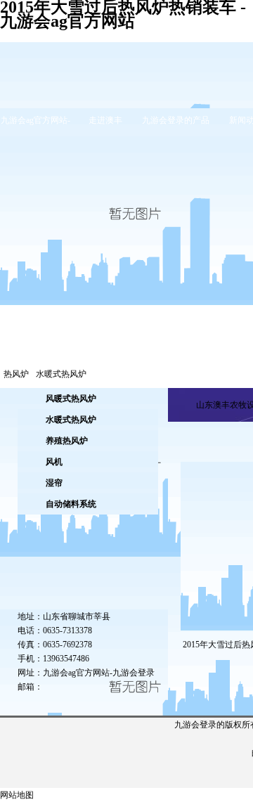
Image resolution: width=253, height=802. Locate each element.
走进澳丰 (105, 120)
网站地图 (17, 795)
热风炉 (16, 374)
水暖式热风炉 (61, 374)
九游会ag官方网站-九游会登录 (99, 673)
